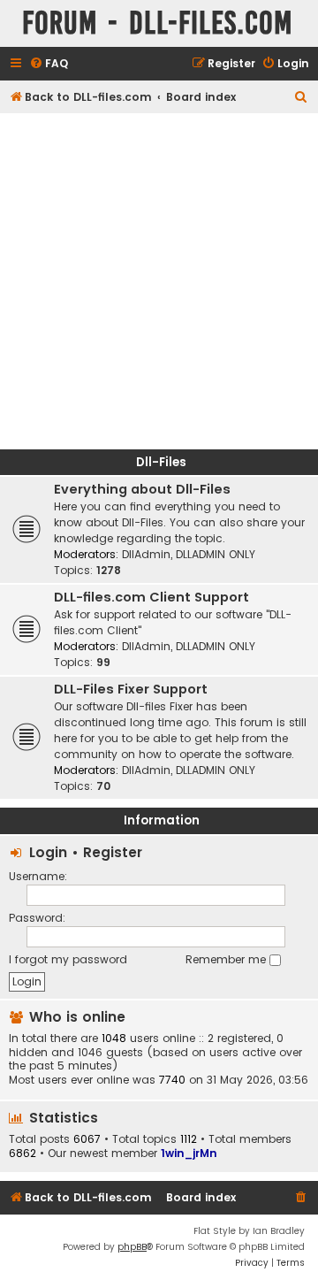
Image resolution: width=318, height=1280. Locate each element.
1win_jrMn (189, 1153)
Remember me (227, 959)
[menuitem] (48, 64)
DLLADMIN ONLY (215, 554)
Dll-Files (161, 462)
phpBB (132, 1246)
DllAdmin (146, 554)
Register (112, 852)
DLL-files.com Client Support (151, 597)
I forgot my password (68, 959)
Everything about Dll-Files (142, 489)
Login (48, 852)
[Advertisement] (159, 281)
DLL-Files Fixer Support (131, 689)
